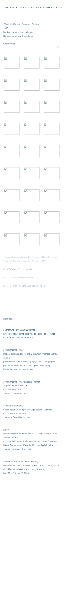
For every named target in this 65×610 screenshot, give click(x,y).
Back (59, 47)
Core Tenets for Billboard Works (18, 277)
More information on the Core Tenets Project (24, 285)
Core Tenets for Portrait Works (17, 269)
